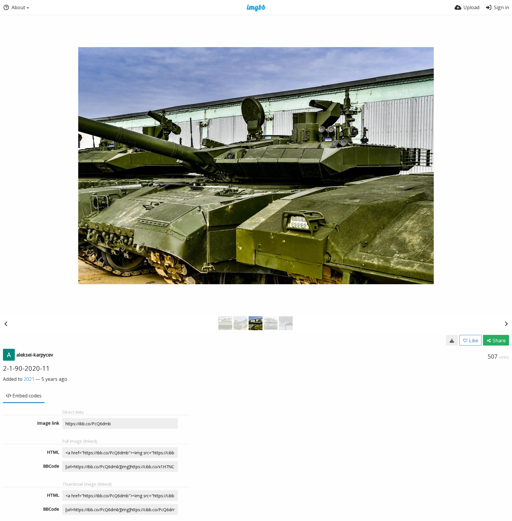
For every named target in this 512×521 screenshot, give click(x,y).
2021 (29, 379)
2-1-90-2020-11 (26, 368)
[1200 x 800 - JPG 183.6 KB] (452, 340)
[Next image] (506, 324)
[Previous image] (6, 324)
